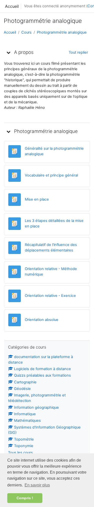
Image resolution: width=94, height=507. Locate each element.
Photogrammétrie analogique (62, 32)
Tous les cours (20, 452)
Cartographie (25, 382)
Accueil (12, 6)
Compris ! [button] (25, 498)
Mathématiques (27, 420)
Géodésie (22, 388)
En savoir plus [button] (37, 485)
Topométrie (24, 439)
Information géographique (36, 407)
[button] (8, 52)
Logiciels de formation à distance (42, 369)
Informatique (25, 414)
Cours (26, 32)
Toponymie (23, 446)
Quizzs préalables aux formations (42, 375)
